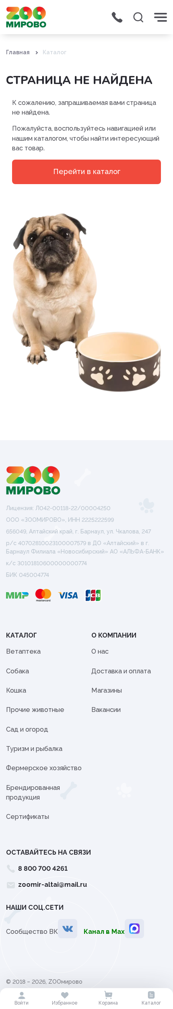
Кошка (16, 690)
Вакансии (106, 710)
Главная (18, 52)
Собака (17, 671)
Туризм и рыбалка (34, 749)
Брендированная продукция (33, 792)
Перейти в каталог (86, 171)
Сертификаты (27, 816)
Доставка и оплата (121, 671)
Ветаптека (23, 651)
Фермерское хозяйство (44, 768)
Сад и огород (27, 729)
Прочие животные (35, 710)
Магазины (106, 690)
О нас (100, 651)
